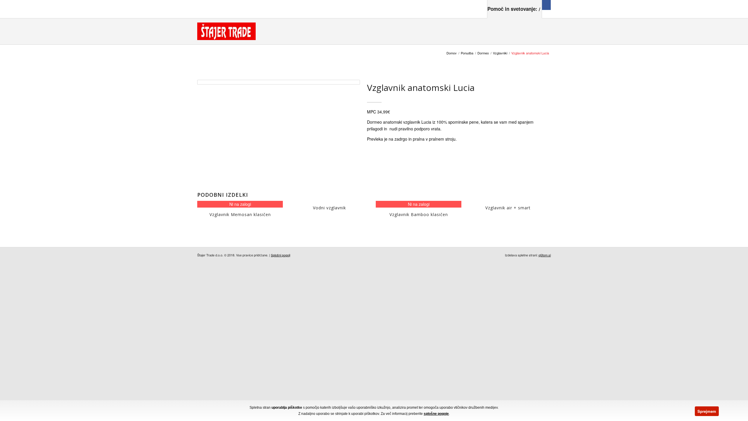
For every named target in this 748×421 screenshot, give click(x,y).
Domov (451, 53)
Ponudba (467, 53)
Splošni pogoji (280, 255)
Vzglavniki (500, 53)
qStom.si (545, 255)
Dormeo (483, 53)
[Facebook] (546, 5)
